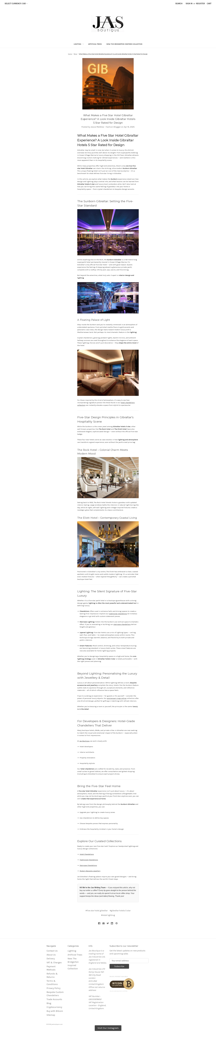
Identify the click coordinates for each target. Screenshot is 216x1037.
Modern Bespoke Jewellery (90, 871)
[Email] (103, 923)
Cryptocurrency (54, 1007)
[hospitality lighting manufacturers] (108, 544)
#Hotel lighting (108, 915)
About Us (51, 954)
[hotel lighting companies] (108, 232)
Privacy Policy (53, 988)
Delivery (51, 958)
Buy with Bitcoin (55, 1011)
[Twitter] (108, 923)
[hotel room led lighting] (108, 373)
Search (178, 3)
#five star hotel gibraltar (97, 910)
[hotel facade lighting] (108, 298)
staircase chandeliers (122, 624)
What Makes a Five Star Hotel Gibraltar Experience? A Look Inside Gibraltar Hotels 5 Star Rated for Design (108, 119)
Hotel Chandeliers (87, 854)
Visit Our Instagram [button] (108, 1028)
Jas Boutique (84, 741)
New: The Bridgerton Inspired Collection (124, 44)
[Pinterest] (116, 923)
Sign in (189, 3)
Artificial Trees (95, 44)
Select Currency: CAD (15, 3)
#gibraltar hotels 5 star (120, 910)
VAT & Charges (54, 962)
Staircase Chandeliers (88, 865)
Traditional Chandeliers (89, 860)
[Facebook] (99, 923)
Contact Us (52, 951)
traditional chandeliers (118, 614)
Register (200, 3)
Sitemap (51, 1015)
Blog (49, 1003)
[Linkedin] (112, 923)
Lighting (77, 44)
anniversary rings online (116, 698)
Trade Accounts (54, 999)
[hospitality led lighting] (108, 477)
